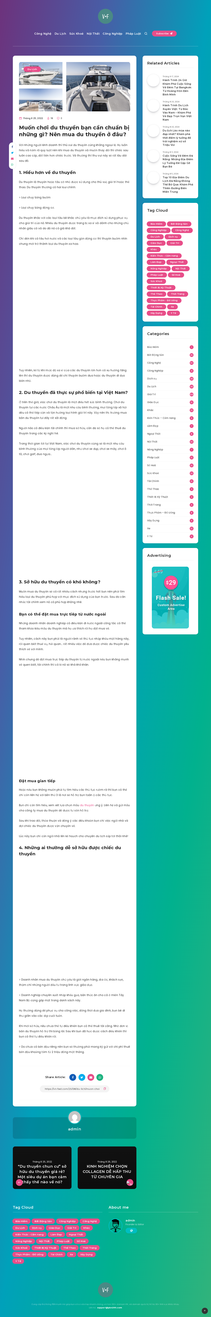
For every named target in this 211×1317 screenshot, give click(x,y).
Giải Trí (174, 243)
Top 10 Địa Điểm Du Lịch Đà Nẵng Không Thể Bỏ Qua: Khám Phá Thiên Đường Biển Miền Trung (178, 184)
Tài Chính (156, 306)
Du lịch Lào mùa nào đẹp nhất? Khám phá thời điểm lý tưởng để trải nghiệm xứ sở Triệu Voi (177, 137)
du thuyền (87, 805)
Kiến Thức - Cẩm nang (164, 255)
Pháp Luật (133, 33)
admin (74, 1129)
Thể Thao (156, 294)
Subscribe (162, 33)
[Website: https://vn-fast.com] (131, 1230)
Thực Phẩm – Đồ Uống (161, 512)
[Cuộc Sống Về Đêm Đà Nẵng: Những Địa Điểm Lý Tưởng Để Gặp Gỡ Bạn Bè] (153, 156)
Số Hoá (176, 275)
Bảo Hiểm (156, 223)
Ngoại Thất (177, 262)
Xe (172, 306)
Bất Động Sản (179, 223)
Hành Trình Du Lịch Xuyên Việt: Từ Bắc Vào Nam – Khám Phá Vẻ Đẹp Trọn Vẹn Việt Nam (177, 112)
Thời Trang (177, 294)
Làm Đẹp (156, 262)
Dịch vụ (173, 236)
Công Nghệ (42, 33)
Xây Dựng (156, 313)
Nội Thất (93, 33)
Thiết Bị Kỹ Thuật (161, 287)
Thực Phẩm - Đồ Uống (164, 300)
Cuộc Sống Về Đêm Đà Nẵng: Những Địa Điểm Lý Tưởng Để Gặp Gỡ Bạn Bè (178, 161)
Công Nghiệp (112, 33)
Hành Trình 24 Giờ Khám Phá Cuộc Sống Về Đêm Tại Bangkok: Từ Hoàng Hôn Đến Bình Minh (177, 87)
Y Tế (173, 313)
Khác (154, 249)
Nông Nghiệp (159, 268)
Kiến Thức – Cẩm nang (161, 418)
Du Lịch (60, 33)
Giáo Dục (156, 243)
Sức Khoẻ (76, 33)
